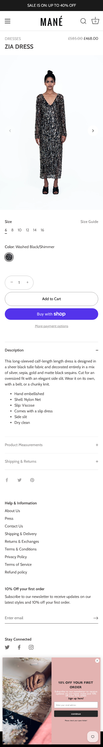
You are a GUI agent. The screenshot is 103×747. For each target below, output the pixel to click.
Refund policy (16, 572)
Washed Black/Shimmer (9, 257)
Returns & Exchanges (22, 541)
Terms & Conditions (21, 549)
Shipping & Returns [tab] (20, 461)
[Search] (83, 22)
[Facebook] (19, 647)
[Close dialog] (97, 661)
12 (27, 230)
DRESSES (13, 38)
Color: (29, 247)
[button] (10, 130)
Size (51, 221)
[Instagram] (31, 647)
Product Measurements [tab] (24, 445)
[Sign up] (95, 617)
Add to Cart (51, 299)
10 (20, 230)
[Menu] (7, 21)
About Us (12, 510)
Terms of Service (18, 564)
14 (34, 230)
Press (9, 518)
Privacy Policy (16, 556)
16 (42, 230)
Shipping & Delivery (21, 533)
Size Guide (89, 221)
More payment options (51, 326)
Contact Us (14, 526)
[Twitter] (7, 647)
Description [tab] (14, 350)
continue (76, 713)
